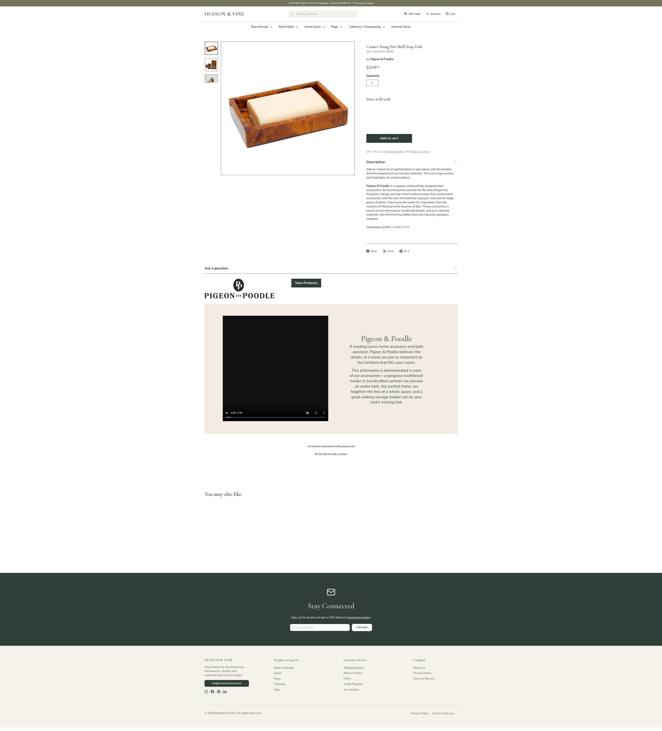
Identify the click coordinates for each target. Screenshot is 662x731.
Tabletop (279, 684)
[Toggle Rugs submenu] (341, 27)
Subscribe (362, 627)
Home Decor (312, 27)
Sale (277, 690)
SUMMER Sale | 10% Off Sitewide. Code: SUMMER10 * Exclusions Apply (331, 3)
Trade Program (353, 684)
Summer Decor (401, 27)
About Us (419, 668)
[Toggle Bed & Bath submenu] (297, 27)
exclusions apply (359, 617)
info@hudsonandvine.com (227, 683)
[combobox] (323, 14)
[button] (331, 453)
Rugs (335, 27)
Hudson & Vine (224, 14)
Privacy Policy (422, 673)
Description (375, 162)
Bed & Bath (286, 27)
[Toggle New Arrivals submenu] (271, 27)
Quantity (372, 76)
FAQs (347, 679)
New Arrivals (259, 27)
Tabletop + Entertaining (365, 27)
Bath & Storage (284, 668)
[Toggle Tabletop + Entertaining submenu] (383, 27)
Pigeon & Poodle (381, 59)
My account (351, 690)
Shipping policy (354, 668)
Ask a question (216, 268)
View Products (306, 283)
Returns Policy (353, 673)
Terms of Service (424, 679)
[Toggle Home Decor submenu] (324, 27)
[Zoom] (288, 108)
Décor (278, 673)
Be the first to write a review (331, 454)
